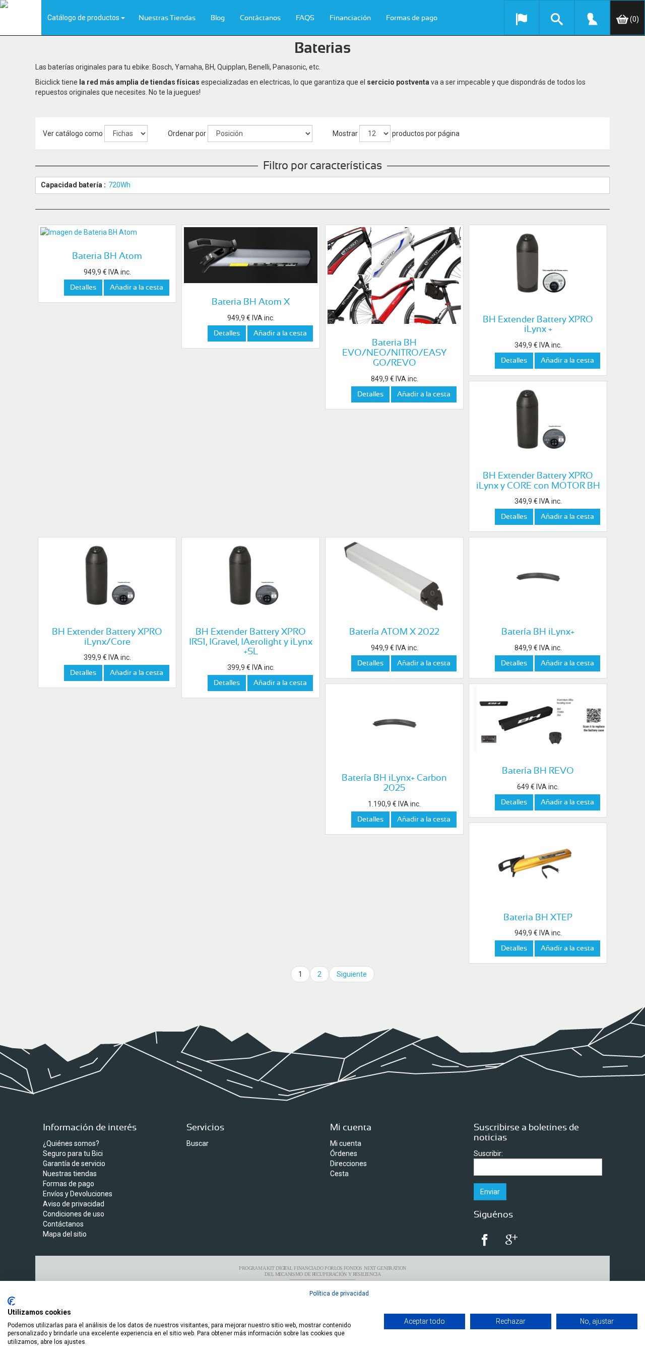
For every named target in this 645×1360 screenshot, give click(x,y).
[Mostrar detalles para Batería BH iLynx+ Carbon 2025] (394, 723)
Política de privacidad (339, 1293)
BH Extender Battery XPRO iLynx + (538, 324)
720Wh (119, 185)
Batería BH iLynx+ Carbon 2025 (394, 783)
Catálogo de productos (84, 18)
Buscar (197, 1143)
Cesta (339, 1174)
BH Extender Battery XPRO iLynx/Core (107, 637)
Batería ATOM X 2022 (394, 632)
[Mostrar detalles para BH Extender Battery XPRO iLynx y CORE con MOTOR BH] (538, 420)
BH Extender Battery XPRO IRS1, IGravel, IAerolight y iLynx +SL (250, 642)
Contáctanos (260, 18)
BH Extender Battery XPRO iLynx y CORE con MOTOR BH (538, 481)
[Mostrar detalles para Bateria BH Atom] (107, 232)
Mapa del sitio (65, 1234)
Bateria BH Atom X (251, 302)
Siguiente (352, 974)
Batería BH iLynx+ (537, 632)
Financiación (350, 18)
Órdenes (343, 1153)
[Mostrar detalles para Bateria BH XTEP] (538, 862)
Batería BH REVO (538, 771)
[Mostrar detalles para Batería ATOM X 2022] (394, 576)
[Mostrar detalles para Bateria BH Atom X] (250, 255)
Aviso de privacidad (73, 1204)
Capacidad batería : (73, 185)
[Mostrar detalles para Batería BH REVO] (538, 719)
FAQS (305, 18)
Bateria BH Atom (107, 256)
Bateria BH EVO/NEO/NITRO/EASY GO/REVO (394, 353)
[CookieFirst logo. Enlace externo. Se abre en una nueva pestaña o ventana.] (11, 1301)
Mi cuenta (345, 1143)
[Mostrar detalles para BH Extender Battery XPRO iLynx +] (538, 264)
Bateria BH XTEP (537, 917)
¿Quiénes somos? (71, 1143)
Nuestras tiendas (70, 1174)
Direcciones (348, 1164)
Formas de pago (411, 18)
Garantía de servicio (74, 1164)
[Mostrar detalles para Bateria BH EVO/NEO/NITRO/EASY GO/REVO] (394, 275)
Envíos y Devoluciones (77, 1194)
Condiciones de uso (73, 1214)
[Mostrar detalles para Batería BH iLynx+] (538, 576)
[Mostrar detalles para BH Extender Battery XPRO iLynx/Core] (107, 576)
